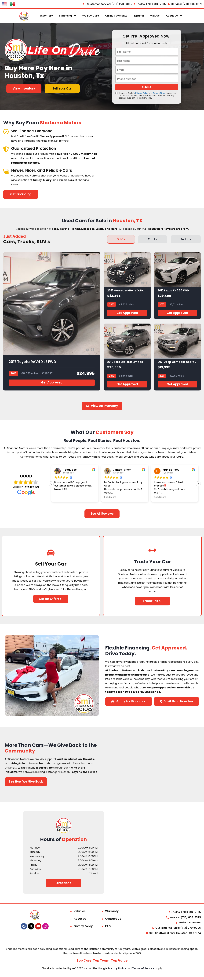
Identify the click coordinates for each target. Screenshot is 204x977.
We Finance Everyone (31, 131)
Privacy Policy (141, 93)
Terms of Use (159, 93)
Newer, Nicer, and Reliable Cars (41, 170)
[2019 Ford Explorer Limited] (127, 357)
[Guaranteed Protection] (6, 149)
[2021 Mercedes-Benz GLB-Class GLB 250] (127, 285)
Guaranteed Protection (33, 148)
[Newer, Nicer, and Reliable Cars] (6, 171)
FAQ (108, 926)
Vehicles (80, 911)
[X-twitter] (31, 926)
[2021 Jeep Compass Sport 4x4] (177, 357)
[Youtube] (38, 926)
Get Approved (51, 382)
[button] (198, 483)
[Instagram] (45, 926)
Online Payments (116, 15)
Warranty (112, 911)
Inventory (46, 15)
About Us (172, 15)
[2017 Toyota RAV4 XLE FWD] (51, 321)
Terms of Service (143, 968)
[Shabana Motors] (24, 16)
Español (139, 15)
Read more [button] (110, 497)
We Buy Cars (90, 15)
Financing (65, 15)
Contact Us (113, 919)
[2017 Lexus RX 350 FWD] (177, 285)
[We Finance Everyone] (6, 131)
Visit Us (155, 15)
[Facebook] (24, 926)
